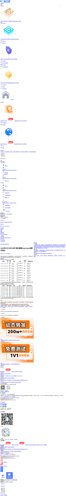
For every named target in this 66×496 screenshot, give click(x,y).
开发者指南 (9, 380)
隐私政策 (22, 380)
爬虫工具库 (8, 211)
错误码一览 (7, 197)
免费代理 (7, 244)
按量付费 (4, 43)
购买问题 (4, 178)
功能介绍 (6, 172)
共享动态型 (4, 84)
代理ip (6, 306)
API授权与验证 (7, 205)
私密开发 (7, 190)
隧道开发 (4, 190)
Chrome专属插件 (13, 375)
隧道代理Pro (2, 371)
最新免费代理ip (21, 306)
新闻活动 (26, 306)
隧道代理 (4, 170)
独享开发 (11, 190)
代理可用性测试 (8, 195)
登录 (1, 231)
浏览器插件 (6, 174)
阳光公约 (26, 380)
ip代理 (9, 306)
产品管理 (2, 21)
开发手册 (4, 189)
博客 (4, 244)
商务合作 (12, 382)
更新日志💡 (7, 180)
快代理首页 (60, 255)
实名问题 (11, 178)
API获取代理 (7, 192)
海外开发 (14, 190)
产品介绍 (4, 169)
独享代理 (11, 170)
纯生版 (12, 99)
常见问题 (4, 177)
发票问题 (14, 178)
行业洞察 (3, 307)
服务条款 (19, 380)
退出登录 (5, 234)
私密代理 (7, 170)
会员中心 (2, 234)
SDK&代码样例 (7, 207)
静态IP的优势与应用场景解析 (43, 245)
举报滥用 (16, 382)
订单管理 (2, 238)
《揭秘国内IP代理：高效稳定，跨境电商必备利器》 (43, 244)
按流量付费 (4, 122)
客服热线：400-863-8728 (4, 452)
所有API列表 (4, 201)
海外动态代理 (2, 373)
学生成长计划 (7, 375)
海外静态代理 (8, 373)
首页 (1, 244)
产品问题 (7, 178)
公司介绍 (2, 382)
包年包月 (4, 23)
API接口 (5, 380)
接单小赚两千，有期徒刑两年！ (39, 250)
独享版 (3, 86)
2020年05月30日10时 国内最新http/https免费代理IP (43, 253)
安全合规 (5, 382)
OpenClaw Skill (19, 375)
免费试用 (2, 258)
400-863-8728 (2, 215)
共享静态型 (4, 88)
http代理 (12, 306)
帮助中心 (6, 165)
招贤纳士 (19, 382)
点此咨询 (6, 390)
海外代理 (14, 170)
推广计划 (9, 382)
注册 (3, 233)
